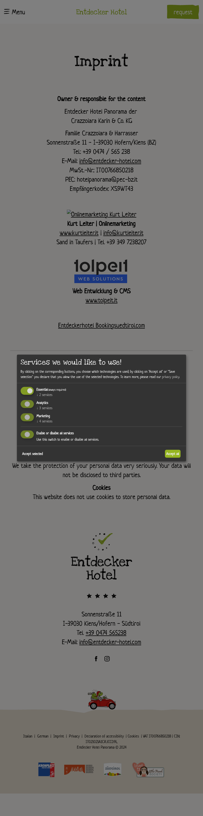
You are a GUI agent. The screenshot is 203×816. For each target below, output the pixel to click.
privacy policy (170, 376)
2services (44, 395)
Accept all (172, 453)
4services (44, 421)
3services (44, 408)
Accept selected (32, 453)
